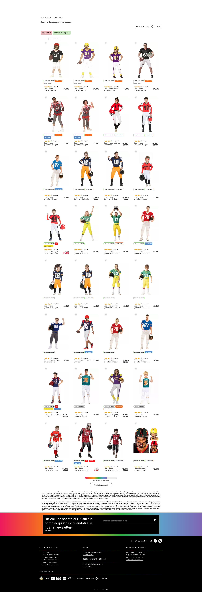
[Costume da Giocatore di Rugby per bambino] (75, 260)
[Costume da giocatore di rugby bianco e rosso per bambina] (135, 152)
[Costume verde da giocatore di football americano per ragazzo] (135, 260)
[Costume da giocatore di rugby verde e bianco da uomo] (75, 369)
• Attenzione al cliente (50, 560)
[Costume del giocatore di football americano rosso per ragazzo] (105, 315)
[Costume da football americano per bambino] (105, 43)
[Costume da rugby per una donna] (105, 97)
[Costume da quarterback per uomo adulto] (135, 43)
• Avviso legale (47, 557)
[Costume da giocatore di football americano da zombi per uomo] (75, 423)
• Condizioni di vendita (50, 555)
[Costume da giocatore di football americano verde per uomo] (105, 206)
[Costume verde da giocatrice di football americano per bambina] (105, 260)
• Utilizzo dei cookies (49, 562)
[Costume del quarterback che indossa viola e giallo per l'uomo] (75, 43)
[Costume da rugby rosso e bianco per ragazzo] (45, 206)
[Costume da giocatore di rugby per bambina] (45, 260)
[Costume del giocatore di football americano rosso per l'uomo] (135, 206)
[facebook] (155, 541)
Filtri (158, 27)
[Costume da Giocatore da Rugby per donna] (75, 152)
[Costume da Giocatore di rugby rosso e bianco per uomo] (135, 97)
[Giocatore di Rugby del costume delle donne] (105, 369)
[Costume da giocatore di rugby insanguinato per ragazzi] (75, 97)
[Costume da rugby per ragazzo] (45, 369)
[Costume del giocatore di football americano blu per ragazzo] (45, 152)
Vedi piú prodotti (101, 485)
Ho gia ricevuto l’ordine (134, 557)
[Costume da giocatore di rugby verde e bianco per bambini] (135, 369)
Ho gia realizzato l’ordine (135, 555)
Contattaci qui (88, 555)
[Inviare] (154, 520)
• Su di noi (45, 552)
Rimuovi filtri (46, 33)
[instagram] (160, 541)
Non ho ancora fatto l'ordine (136, 552)
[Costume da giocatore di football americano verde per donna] (75, 206)
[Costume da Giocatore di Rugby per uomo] (105, 152)
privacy (56, 557)
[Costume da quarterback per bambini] (45, 43)
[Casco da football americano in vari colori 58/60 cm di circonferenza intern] (135, 423)
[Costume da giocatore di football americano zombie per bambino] (105, 423)
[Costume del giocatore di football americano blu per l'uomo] (135, 315)
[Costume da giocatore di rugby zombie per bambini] (45, 423)
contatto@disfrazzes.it (134, 560)
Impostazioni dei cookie (52, 565)
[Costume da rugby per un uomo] (75, 315)
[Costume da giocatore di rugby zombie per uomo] (45, 97)
